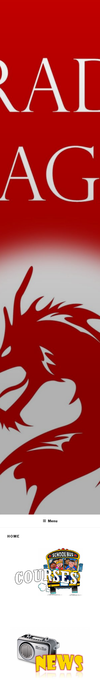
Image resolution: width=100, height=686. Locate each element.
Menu (53, 521)
